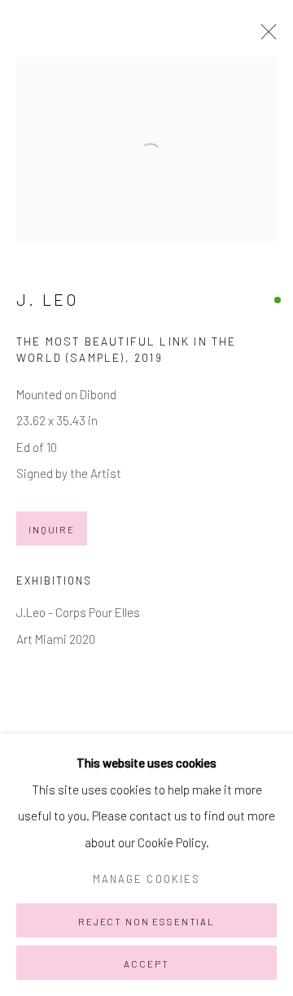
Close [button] (264, 36)
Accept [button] (146, 963)
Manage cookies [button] (146, 878)
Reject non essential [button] (146, 921)
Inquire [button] (51, 529)
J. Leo (47, 299)
